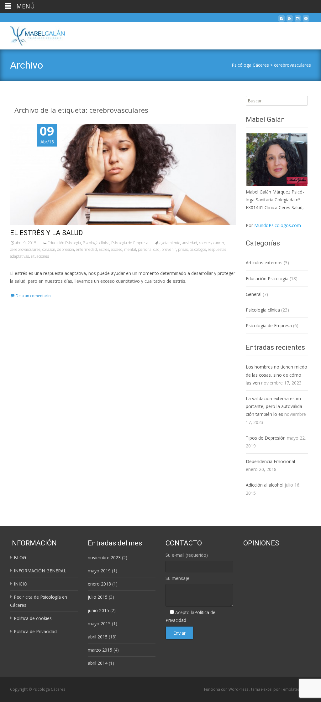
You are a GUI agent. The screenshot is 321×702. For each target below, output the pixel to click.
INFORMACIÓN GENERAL (40, 571)
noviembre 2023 (104, 557)
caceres (205, 242)
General (253, 294)
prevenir (168, 249)
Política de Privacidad (35, 631)
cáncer (218, 242)
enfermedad (86, 249)
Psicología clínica (96, 242)
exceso (116, 249)
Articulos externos (264, 263)
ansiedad (189, 242)
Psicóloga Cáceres (250, 65)
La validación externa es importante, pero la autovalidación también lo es (275, 406)
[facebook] (281, 20)
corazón (48, 249)
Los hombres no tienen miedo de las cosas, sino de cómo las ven (276, 374)
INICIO (20, 584)
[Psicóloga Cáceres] (32, 34)
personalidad (149, 249)
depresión (65, 249)
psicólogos (198, 249)
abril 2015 (98, 637)
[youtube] (306, 20)
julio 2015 (98, 597)
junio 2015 (98, 610)
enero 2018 (99, 584)
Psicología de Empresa (129, 242)
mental (130, 249)
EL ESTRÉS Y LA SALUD (46, 233)
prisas (183, 249)
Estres (104, 249)
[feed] (290, 20)
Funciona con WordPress (226, 689)
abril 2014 (98, 663)
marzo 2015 (100, 650)
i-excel (267, 689)
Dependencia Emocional (270, 461)
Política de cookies (33, 618)
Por (273, 225)
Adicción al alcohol (264, 485)
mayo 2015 (99, 624)
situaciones (40, 256)
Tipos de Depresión (266, 438)
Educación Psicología (64, 242)
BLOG (20, 557)
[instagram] (298, 20)
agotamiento (170, 242)
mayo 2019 (99, 571)
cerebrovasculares (292, 65)
